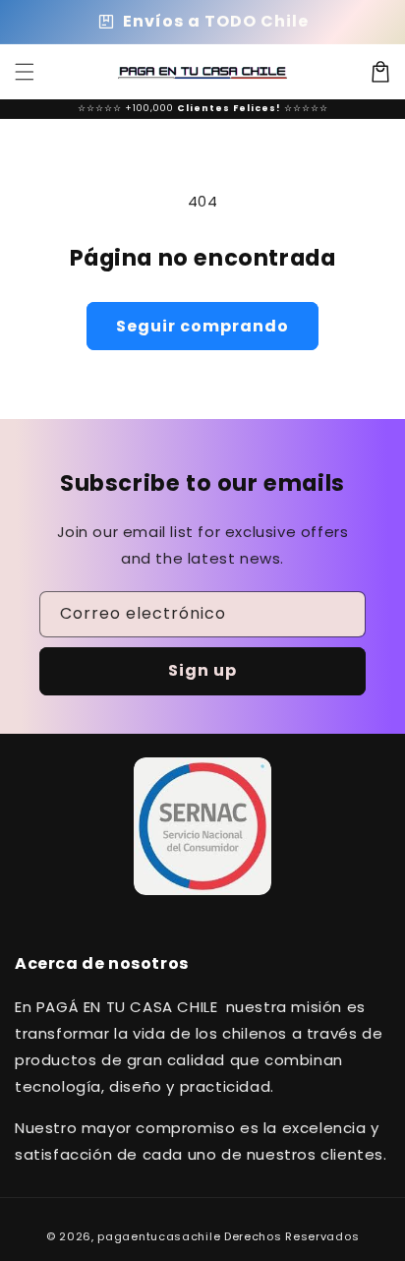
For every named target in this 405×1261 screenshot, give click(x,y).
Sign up (202, 670)
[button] (24, 71)
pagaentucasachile (158, 1236)
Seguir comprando (202, 326)
